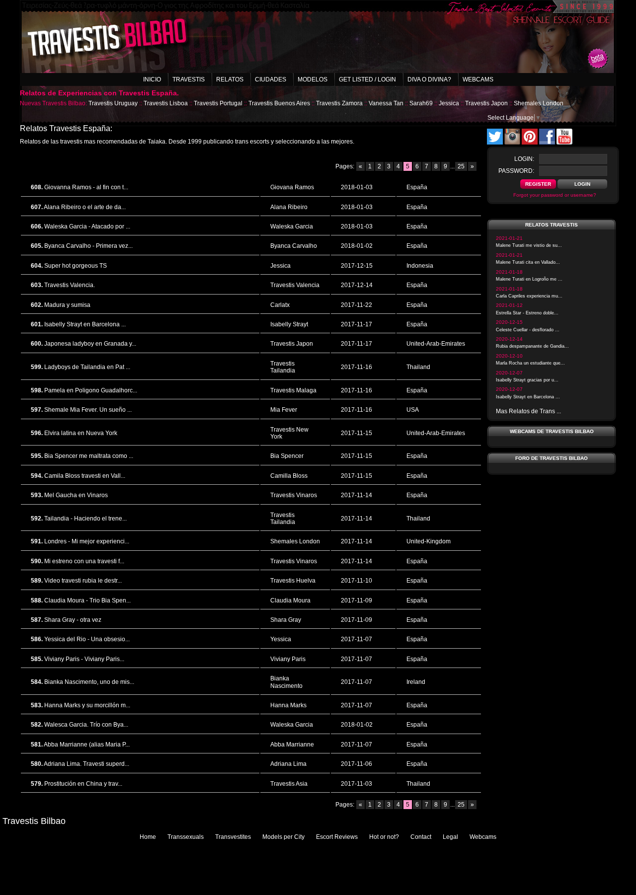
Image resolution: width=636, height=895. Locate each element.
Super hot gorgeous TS (75, 265)
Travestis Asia (289, 783)
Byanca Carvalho (293, 245)
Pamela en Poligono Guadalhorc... (90, 390)
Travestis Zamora (339, 103)
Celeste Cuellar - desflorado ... (527, 329)
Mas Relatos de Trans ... (528, 411)
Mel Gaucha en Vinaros (76, 495)
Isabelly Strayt (289, 324)
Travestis (188, 79)
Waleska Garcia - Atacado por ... (87, 226)
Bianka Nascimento (286, 682)
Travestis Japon (486, 103)
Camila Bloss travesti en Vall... (84, 475)
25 (461, 166)
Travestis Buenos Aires (279, 103)
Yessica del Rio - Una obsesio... (87, 639)
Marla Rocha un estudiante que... (530, 363)
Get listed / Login (367, 79)
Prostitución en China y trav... (83, 783)
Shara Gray (285, 619)
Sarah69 (421, 103)
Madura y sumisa (67, 304)
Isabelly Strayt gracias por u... (527, 379)
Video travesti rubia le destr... (83, 580)
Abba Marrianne (292, 744)
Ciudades (270, 79)
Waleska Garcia (291, 226)
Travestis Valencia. (69, 285)
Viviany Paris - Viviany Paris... (84, 659)
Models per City (283, 836)
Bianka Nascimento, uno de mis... (89, 681)
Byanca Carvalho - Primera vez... (88, 245)
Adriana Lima (288, 763)
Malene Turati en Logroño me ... (529, 279)
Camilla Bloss (289, 475)
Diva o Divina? (429, 79)
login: (524, 158)
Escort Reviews (337, 836)
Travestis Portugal (218, 103)
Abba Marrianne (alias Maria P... (87, 744)
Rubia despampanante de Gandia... (532, 346)
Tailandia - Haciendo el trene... (85, 518)
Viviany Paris (288, 659)
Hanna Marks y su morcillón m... (87, 705)
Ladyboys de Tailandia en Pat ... (87, 367)
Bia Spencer (287, 455)
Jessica (449, 103)
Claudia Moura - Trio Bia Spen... (87, 600)
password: (516, 170)
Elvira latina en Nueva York (80, 433)
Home (148, 836)
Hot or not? (384, 836)
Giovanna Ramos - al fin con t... (86, 187)
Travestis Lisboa (166, 103)
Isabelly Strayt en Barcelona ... (85, 324)
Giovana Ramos (292, 187)
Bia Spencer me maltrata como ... (88, 455)
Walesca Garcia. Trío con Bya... (86, 724)
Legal (450, 836)
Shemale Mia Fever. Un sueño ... (88, 409)
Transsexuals (185, 836)
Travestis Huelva (293, 580)
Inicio (152, 79)
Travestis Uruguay (113, 103)
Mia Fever (283, 409)
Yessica (280, 639)
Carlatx (280, 304)
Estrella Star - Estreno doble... (527, 312)
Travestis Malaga (293, 390)
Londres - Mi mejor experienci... (86, 541)
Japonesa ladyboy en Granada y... (90, 343)
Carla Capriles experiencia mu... (529, 296)
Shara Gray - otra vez (72, 619)
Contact (420, 836)
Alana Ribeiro (289, 207)
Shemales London (538, 103)
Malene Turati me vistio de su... (529, 245)
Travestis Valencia (294, 285)
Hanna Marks (288, 705)
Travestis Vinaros (293, 495)
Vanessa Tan (386, 103)
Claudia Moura (290, 600)
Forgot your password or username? (554, 195)
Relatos (229, 79)
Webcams (478, 79)
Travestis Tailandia (282, 367)
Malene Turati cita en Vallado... (528, 262)
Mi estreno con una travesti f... (84, 561)
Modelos (312, 79)
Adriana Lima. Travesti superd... (86, 763)
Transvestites (233, 836)
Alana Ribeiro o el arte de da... (85, 207)
